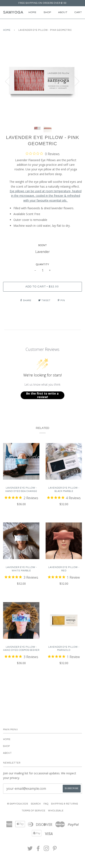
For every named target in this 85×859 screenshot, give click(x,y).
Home (32, 12)
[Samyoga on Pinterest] (55, 850)
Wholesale (56, 810)
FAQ (46, 804)
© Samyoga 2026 (17, 804)
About (62, 12)
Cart (78, 12)
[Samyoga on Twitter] (30, 850)
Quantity (42, 264)
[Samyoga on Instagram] (46, 850)
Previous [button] (10, 81)
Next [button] (74, 81)
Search (36, 804)
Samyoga (13, 12)
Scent (42, 245)
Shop (47, 12)
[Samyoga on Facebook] (38, 850)
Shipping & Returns (64, 804)
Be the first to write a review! (42, 395)
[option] (42, 81)
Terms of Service (33, 810)
